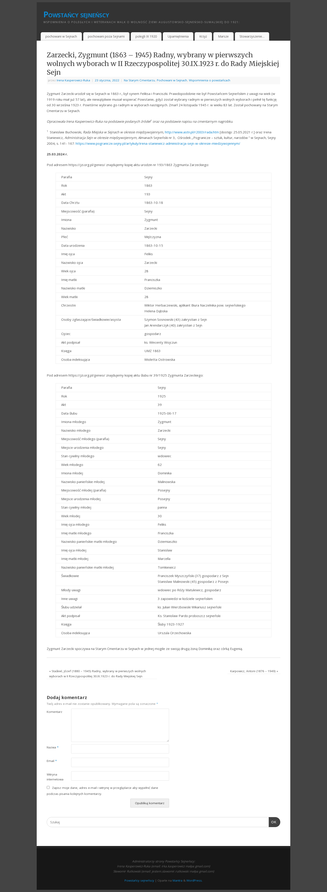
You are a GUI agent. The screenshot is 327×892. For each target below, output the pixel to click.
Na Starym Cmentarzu (139, 80)
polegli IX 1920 (146, 36)
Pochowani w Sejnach (172, 80)
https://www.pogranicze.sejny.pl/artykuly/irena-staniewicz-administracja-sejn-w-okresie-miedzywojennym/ (158, 143)
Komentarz (53, 712)
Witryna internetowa (53, 777)
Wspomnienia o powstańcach (209, 80)
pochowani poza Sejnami (106, 36)
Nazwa (53, 747)
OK (273, 822)
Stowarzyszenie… (252, 36)
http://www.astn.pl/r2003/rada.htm (192, 132)
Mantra (177, 880)
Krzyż (203, 36)
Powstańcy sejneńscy (76, 14)
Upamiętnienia (178, 36)
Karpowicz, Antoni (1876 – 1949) (254, 671)
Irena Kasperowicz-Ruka (73, 80)
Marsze (223, 36)
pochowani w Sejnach (61, 36)
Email (52, 761)
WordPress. (194, 880)
